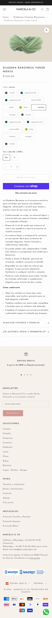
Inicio (6, 17)
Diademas (7, 447)
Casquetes (8, 438)
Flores (6, 456)
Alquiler (6, 498)
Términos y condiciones (13, 484)
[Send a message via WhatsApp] (46, 612)
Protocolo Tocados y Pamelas (17, 517)
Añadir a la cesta (26, 177)
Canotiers (7, 443)
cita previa (34, 558)
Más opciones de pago (26, 193)
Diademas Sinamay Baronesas (28, 17)
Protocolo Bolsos (10, 526)
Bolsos (6, 461)
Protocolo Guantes (11, 521)
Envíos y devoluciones (13, 489)
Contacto (7, 493)
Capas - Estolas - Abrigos (15, 470)
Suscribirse (13, 413)
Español (38, 583)
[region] (26, 361)
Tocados (7, 429)
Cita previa (8, 502)
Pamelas (7, 433)
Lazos (5, 452)
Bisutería (7, 465)
